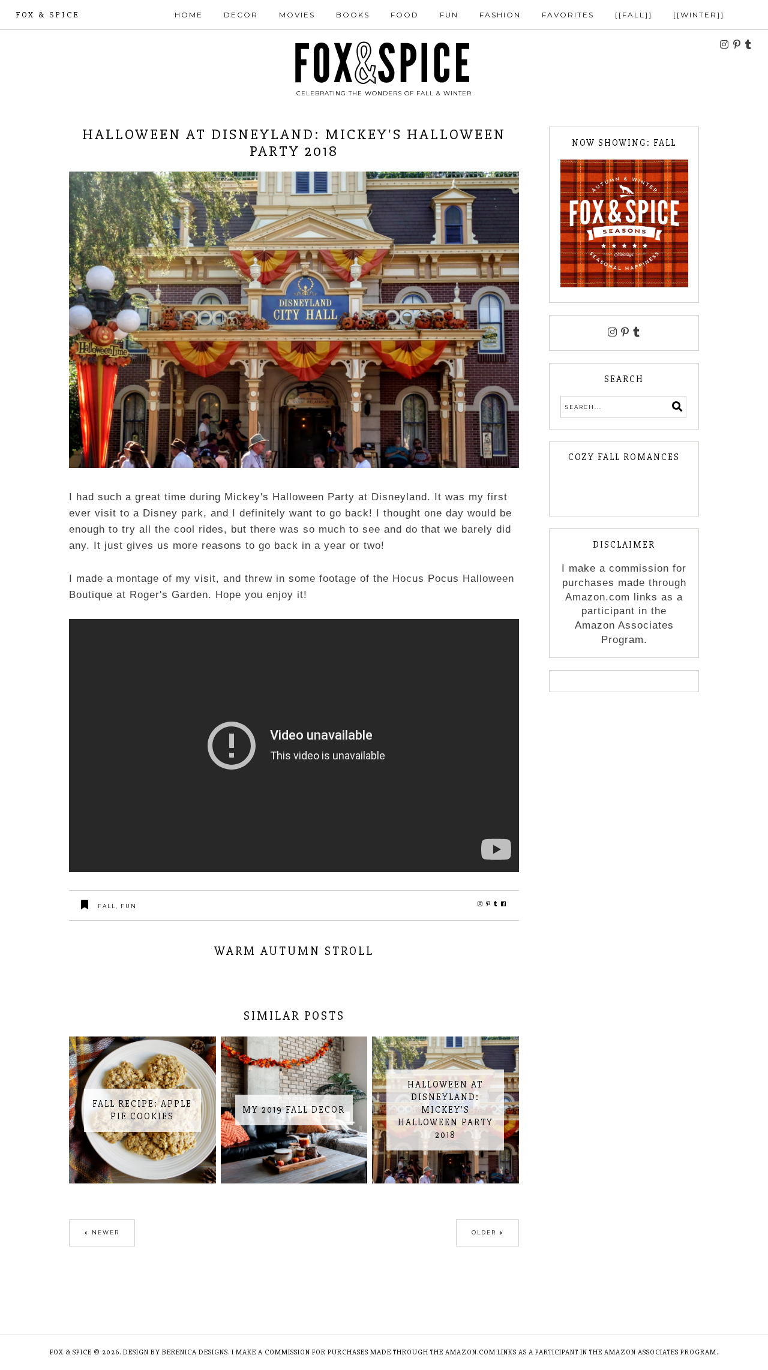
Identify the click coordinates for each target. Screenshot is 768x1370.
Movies (297, 14)
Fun (449, 14)
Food (405, 14)
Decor (241, 14)
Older (484, 1232)
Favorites (568, 14)
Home (189, 14)
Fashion (500, 14)
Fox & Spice (47, 15)
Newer (105, 1232)
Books (353, 14)
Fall (107, 906)
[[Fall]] (633, 14)
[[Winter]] (698, 14)
